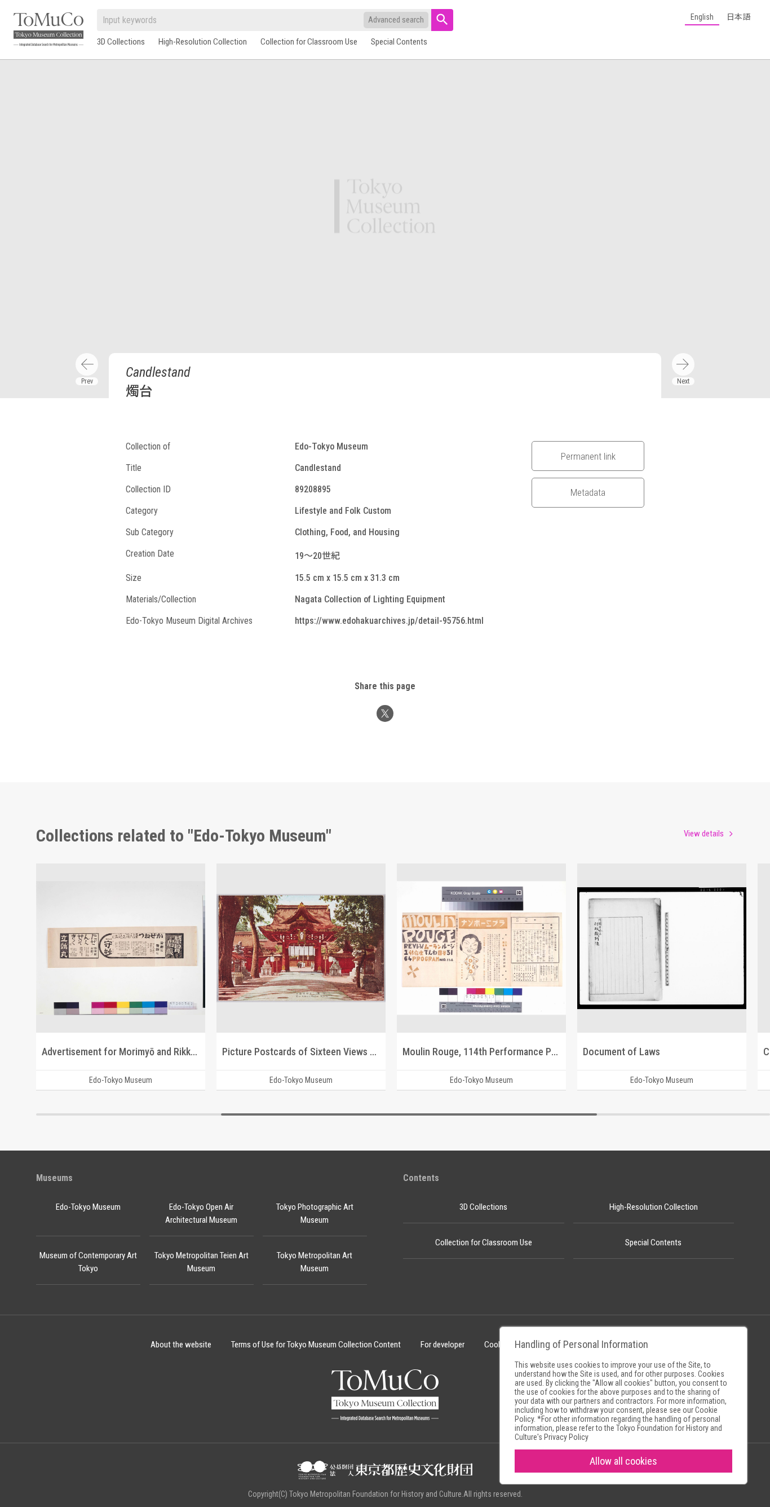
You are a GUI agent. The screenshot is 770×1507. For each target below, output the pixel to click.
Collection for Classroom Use (308, 42)
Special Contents (399, 42)
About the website (181, 1344)
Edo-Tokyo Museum (88, 1207)
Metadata (587, 492)
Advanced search (396, 20)
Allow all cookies (623, 1461)
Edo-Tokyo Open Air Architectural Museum (201, 1213)
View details (704, 834)
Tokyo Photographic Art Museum (314, 1213)
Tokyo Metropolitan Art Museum (314, 1262)
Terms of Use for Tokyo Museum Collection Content (316, 1344)
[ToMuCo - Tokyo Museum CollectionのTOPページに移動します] (48, 30)
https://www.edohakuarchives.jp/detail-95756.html (389, 620)
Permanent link (588, 456)
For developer (442, 1344)
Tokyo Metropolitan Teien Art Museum (201, 1262)
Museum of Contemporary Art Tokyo (88, 1262)
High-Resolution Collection (202, 42)
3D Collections (121, 42)
